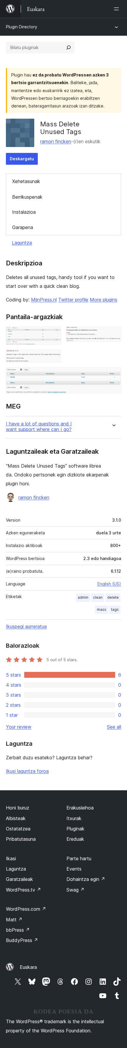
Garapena (22, 227)
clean (97, 597)
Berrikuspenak (27, 197)
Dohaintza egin (85, 879)
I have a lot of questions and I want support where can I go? (39, 426)
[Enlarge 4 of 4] (113, 375)
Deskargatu (22, 158)
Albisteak (16, 818)
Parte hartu (78, 858)
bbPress (18, 930)
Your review (18, 727)
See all (114, 727)
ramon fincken (55, 141)
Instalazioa (24, 212)
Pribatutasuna (21, 839)
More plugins (103, 300)
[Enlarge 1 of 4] (53, 334)
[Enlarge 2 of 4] (113, 334)
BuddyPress (22, 940)
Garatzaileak (19, 879)
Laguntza (22, 243)
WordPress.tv (23, 890)
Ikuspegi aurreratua (26, 626)
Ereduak (75, 839)
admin (83, 597)
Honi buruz (17, 808)
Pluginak (75, 829)
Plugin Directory (21, 26)
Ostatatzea (18, 829)
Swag (75, 890)
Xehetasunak (26, 181)
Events (74, 869)
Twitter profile (73, 300)
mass (101, 609)
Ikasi (11, 858)
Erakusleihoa (80, 808)
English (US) (109, 583)
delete (113, 597)
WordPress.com (26, 909)
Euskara (28, 967)
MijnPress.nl (44, 300)
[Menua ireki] (117, 9)
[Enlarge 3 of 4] (53, 357)
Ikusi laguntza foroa (27, 771)
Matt (14, 920)
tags (115, 609)
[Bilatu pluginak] (68, 47)
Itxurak (74, 818)
